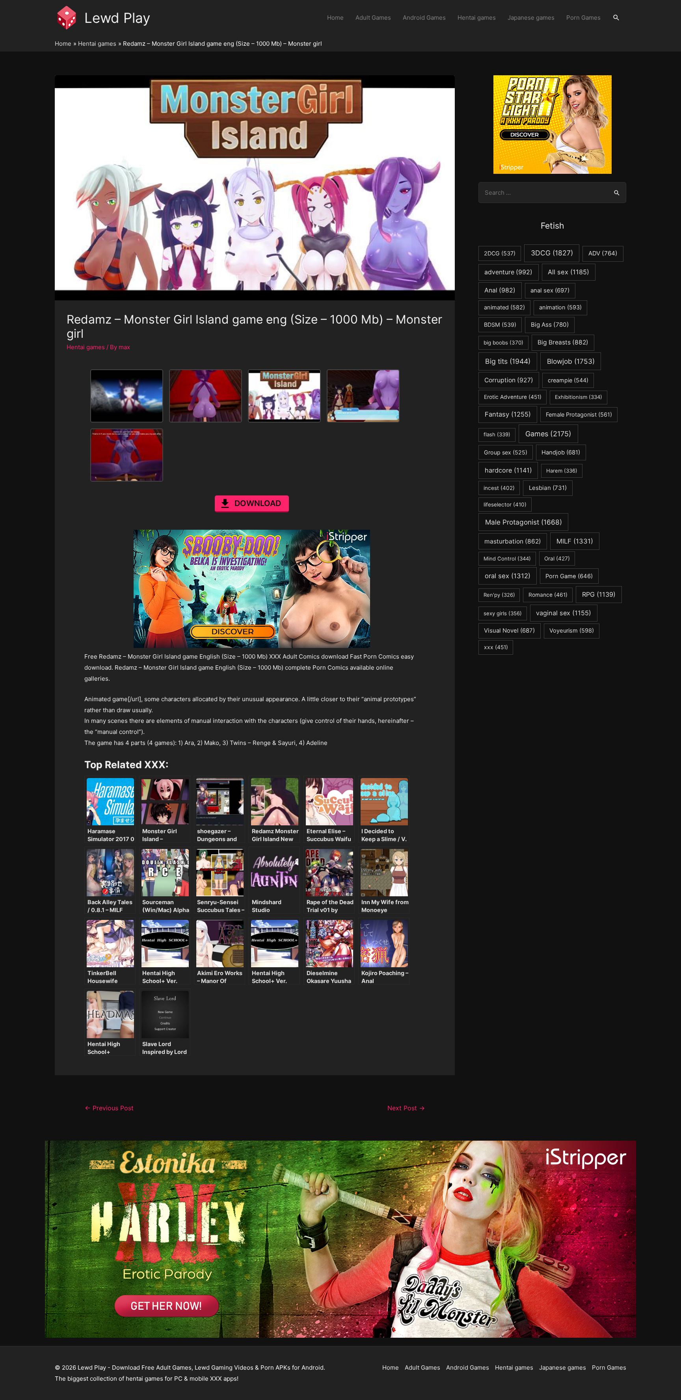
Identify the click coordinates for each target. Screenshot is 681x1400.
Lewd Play (117, 17)
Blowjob (571, 361)
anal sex (549, 290)
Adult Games (373, 17)
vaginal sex (563, 613)
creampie (568, 380)
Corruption (508, 380)
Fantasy (508, 414)
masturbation (512, 541)
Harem (561, 470)
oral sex (507, 576)
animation (560, 307)
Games (548, 434)
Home (335, 17)
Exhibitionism (578, 397)
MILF (574, 541)
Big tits (507, 361)
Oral (557, 558)
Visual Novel (509, 630)
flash (497, 434)
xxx (496, 647)
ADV (603, 253)
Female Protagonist (579, 414)
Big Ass (550, 324)
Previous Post (109, 1108)
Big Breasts (563, 342)
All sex (568, 272)
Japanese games (531, 17)
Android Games (424, 17)
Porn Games (583, 17)
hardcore (508, 470)
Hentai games (477, 17)
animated (504, 307)
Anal (499, 290)
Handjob (560, 452)
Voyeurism (571, 630)
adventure (508, 272)
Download (257, 503)
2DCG (499, 253)
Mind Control (507, 558)
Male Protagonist (523, 522)
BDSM (500, 324)
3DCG (552, 253)
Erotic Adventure (512, 397)
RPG (599, 594)
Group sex (505, 452)
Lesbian (548, 487)
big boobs (503, 342)
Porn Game (569, 576)
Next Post (406, 1108)
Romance (548, 595)
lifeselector (505, 504)
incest (499, 488)
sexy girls (503, 613)
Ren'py (499, 595)
